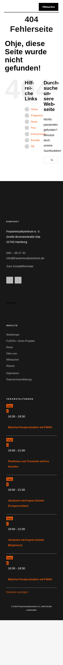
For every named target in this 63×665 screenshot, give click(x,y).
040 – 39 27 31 (16, 253)
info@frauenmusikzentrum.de (25, 258)
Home (34, 109)
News (34, 121)
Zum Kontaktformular (19, 266)
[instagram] (18, 280)
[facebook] (9, 280)
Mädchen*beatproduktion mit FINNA (30, 427)
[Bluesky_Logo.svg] (10, 289)
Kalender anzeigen (17, 592)
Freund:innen (38, 134)
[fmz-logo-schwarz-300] (19, 5)
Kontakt (35, 140)
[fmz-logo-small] (27, 195)
